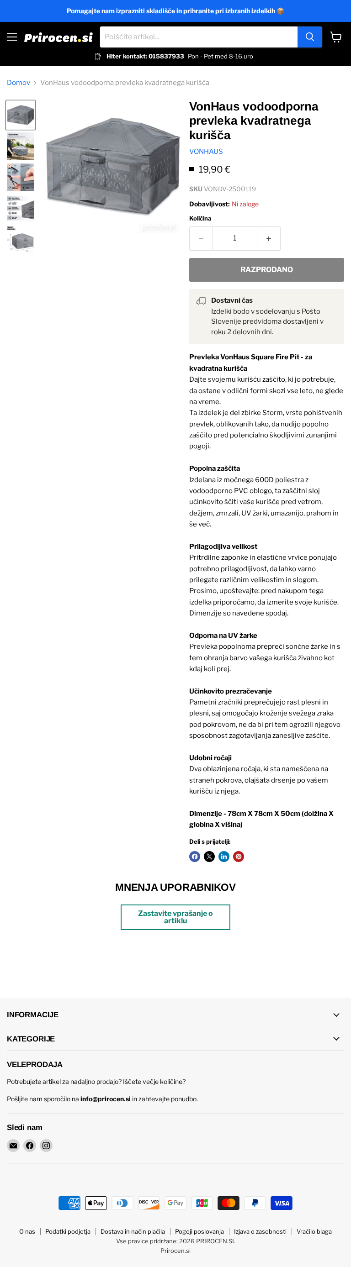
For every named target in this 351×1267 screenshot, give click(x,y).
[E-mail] (13, 1145)
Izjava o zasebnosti (260, 1231)
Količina (200, 218)
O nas (27, 1231)
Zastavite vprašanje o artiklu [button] (175, 917)
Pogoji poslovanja (199, 1231)
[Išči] (310, 36)
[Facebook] (29, 1145)
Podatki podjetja (67, 1231)
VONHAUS (206, 151)
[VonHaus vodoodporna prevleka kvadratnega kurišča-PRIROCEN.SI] (20, 115)
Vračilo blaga (314, 1231)
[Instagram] (46, 1145)
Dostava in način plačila (133, 1231)
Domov (18, 83)
